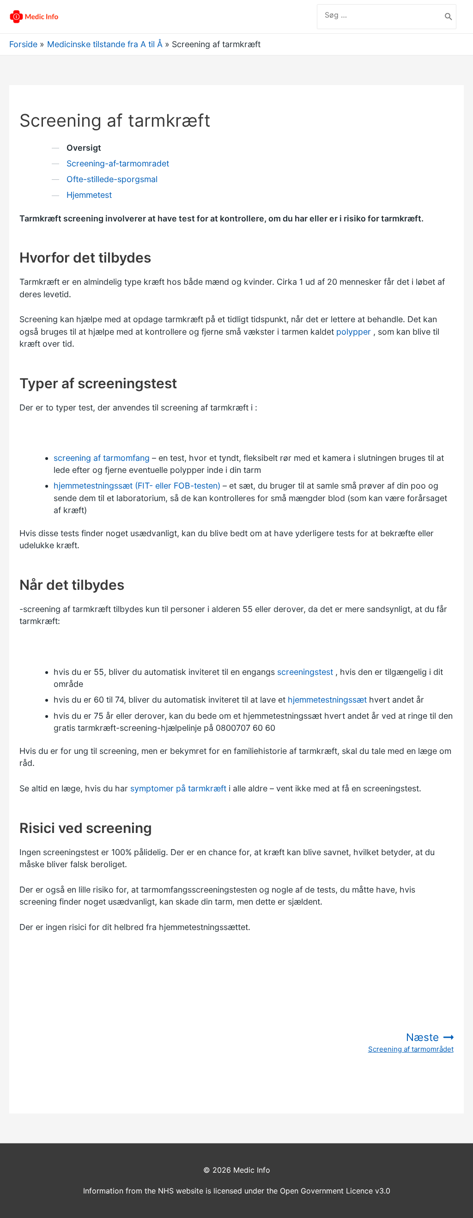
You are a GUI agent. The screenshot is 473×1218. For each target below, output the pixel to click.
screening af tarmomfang (102, 458)
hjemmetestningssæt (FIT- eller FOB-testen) (137, 485)
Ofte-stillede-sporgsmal (112, 179)
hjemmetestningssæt (327, 699)
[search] (379, 15)
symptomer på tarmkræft (178, 788)
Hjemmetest (89, 195)
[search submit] (449, 17)
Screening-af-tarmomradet (118, 163)
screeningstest (305, 672)
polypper (353, 332)
